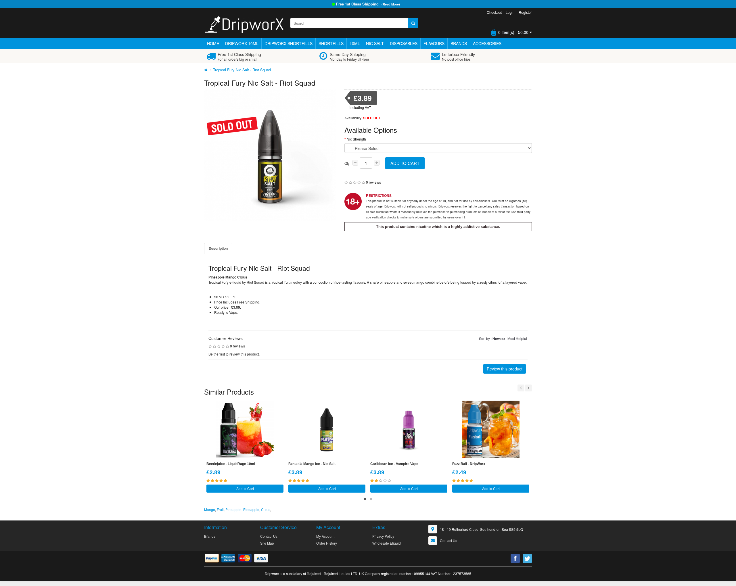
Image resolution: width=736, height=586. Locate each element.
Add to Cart (404, 163)
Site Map (267, 543)
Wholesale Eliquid (386, 543)
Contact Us (268, 536)
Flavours (433, 43)
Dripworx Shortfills (288, 43)
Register (525, 12)
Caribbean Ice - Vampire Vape (394, 464)
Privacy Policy (383, 536)
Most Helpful (517, 338)
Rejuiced (314, 573)
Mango (209, 509)
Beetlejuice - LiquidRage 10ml (230, 464)
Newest (498, 338)
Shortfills (331, 43)
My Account (325, 536)
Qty (347, 163)
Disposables (403, 43)
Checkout (494, 12)
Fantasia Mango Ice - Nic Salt (312, 464)
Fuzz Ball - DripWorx (468, 464)
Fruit (220, 509)
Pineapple (233, 509)
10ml (355, 43)
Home (213, 43)
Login (510, 12)
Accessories (487, 43)
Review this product (504, 369)
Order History (326, 543)
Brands (459, 43)
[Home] (206, 69)
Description (218, 248)
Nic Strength (356, 139)
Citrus (265, 509)
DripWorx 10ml (241, 43)
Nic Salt (375, 43)
